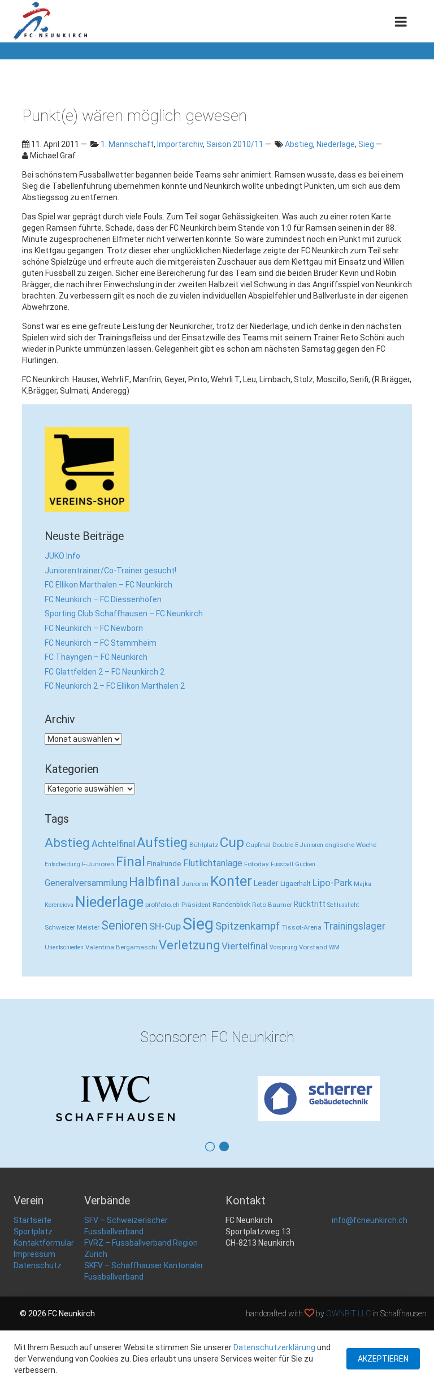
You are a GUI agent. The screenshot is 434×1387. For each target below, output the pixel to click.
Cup (232, 842)
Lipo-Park (332, 883)
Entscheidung (62, 864)
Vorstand (313, 947)
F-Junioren (98, 864)
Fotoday (256, 864)
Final (130, 862)
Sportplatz (33, 1231)
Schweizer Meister (72, 927)
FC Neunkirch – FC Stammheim (101, 642)
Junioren (195, 884)
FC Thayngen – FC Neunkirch (96, 657)
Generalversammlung (86, 883)
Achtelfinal (113, 844)
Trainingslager (354, 926)
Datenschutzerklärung (274, 1347)
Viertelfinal (245, 946)
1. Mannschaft (127, 144)
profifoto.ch (162, 905)
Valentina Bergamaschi (121, 947)
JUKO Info (62, 555)
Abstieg (299, 144)
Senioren (124, 925)
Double (282, 845)
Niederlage (335, 144)
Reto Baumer (272, 905)
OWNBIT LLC (348, 1313)
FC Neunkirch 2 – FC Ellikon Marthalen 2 (115, 685)
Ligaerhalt (295, 883)
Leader (266, 883)
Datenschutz (38, 1265)
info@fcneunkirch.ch (369, 1220)
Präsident (196, 905)
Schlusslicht (343, 905)
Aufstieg (162, 842)
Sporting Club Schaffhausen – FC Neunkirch (124, 613)
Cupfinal (258, 845)
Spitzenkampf (247, 926)
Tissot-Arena (302, 927)
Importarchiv (180, 144)
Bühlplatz (203, 845)
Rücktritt (310, 904)
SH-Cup (165, 926)
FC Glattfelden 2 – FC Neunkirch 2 (104, 671)
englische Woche (350, 845)
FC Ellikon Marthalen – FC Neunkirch (108, 584)
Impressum (34, 1254)
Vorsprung (283, 947)
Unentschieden (64, 947)
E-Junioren (309, 845)
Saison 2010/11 (234, 144)
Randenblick (231, 904)
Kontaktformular (44, 1242)
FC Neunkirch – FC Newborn (94, 628)
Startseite (32, 1220)
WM (334, 947)
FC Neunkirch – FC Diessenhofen (103, 599)
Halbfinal (154, 882)
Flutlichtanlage (212, 863)
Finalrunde (164, 863)
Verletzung (189, 945)
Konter (231, 881)
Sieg (366, 144)
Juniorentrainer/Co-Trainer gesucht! (110, 570)
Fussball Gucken (293, 864)
